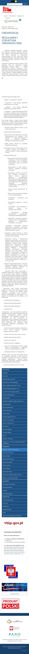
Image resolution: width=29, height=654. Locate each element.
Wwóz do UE (5, 426)
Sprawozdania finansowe (8, 459)
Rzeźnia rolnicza (6, 413)
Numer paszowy (6, 404)
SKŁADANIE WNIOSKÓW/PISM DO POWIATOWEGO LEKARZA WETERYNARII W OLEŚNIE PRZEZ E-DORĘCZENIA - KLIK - (14, 552)
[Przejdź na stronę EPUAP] (14, 587)
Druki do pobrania (7, 465)
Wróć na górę (24, 650)
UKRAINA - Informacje (8, 438)
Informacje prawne (7, 509)
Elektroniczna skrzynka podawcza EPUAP (12, 474)
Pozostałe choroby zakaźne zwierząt (11, 391)
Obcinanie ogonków (7, 429)
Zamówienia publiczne (8, 493)
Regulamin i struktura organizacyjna (11, 449)
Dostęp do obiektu (7, 432)
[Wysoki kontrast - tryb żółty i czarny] (16, 1)
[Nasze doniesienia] (19, 20)
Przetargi (5, 490)
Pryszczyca (5, 376)
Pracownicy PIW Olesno (8, 452)
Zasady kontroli (6, 398)
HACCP (4, 435)
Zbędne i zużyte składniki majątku (10, 478)
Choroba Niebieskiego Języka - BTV (11, 388)
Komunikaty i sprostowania (9, 484)
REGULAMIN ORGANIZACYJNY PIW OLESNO (14, 365)
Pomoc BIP (5, 503)
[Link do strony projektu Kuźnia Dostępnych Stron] (14, 621)
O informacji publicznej (8, 500)
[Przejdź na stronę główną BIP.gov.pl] (13, 523)
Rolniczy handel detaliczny (8, 395)
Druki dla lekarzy (6, 468)
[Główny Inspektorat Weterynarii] (11, 21)
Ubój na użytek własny (8, 407)
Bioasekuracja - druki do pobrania (10, 382)
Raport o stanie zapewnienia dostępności (12, 515)
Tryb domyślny (6, 1)
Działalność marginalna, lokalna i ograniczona (13, 401)
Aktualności (5, 373)
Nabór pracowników (7, 487)
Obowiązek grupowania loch (9, 416)
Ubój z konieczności (7, 410)
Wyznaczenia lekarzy (7, 471)
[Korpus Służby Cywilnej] (11, 571)
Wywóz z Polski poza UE (8, 423)
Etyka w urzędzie (6, 456)
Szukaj (25, 4)
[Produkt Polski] (10, 603)
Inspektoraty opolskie (7, 462)
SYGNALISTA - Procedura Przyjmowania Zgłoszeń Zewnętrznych (14, 442)
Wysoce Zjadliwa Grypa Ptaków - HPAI (11, 385)
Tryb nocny (9, 1)
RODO (4, 512)
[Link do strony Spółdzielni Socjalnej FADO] (14, 635)
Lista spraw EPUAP (14, 594)
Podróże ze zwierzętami (8, 420)
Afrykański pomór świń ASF (9, 379)
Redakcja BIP (6, 506)
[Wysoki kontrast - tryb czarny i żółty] (14, 1)
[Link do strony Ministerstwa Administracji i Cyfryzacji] (14, 628)
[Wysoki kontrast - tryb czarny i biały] (12, 1)
